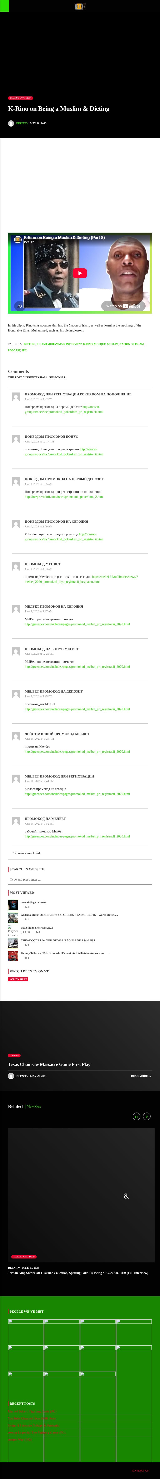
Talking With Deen (20, 98)
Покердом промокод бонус (51, 437)
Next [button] (157, 178)
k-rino (88, 344)
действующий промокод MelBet (57, 734)
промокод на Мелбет (45, 819)
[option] (72, 178)
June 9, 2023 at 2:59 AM (38, 526)
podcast (14, 350)
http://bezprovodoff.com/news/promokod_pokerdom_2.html (64, 496)
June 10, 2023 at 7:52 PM (39, 823)
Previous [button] (3, 178)
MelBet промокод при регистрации (59, 776)
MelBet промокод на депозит (54, 691)
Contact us (140, 1470)
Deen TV (22, 123)
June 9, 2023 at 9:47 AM (38, 611)
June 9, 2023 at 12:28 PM (39, 653)
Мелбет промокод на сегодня (54, 606)
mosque (100, 344)
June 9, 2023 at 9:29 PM (38, 696)
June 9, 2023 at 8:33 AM (38, 569)
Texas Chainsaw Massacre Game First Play (49, 1064)
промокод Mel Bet (43, 564)
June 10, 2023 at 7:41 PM (39, 781)
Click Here (19, 979)
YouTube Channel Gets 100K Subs (32, 1418)
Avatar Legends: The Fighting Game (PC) (36, 1432)
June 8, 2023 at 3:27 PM (38, 399)
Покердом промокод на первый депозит (64, 479)
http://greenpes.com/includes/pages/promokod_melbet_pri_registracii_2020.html (77, 624)
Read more (140, 1076)
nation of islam (132, 344)
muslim (112, 344)
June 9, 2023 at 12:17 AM (39, 441)
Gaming (14, 1055)
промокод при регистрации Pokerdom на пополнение (78, 394)
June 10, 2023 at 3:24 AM (39, 738)
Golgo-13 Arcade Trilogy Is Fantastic (33, 1425)
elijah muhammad (51, 344)
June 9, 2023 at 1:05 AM (38, 484)
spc (24, 350)
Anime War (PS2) (20, 1439)
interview (74, 344)
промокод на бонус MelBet (52, 649)
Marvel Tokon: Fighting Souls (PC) (32, 1411)
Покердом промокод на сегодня (56, 521)
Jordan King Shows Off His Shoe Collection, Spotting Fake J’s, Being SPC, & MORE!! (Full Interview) (78, 1273)
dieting (29, 344)
